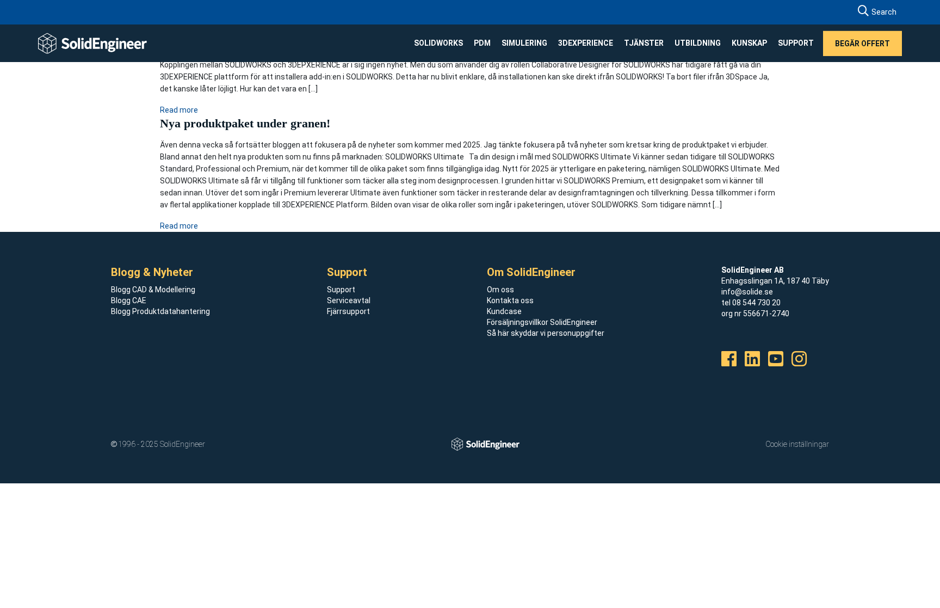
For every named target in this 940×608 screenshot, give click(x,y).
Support (341, 289)
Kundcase (504, 311)
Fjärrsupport (348, 311)
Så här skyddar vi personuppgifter (545, 333)
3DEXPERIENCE (585, 43)
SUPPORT (796, 43)
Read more (179, 110)
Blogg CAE (128, 300)
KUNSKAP (749, 43)
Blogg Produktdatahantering (160, 311)
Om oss (500, 289)
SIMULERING (524, 43)
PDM (482, 43)
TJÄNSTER (644, 43)
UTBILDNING (698, 43)
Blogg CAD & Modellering (153, 289)
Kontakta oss (510, 300)
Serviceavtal (348, 300)
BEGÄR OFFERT (862, 43)
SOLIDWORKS (438, 43)
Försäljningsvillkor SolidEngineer (542, 322)
